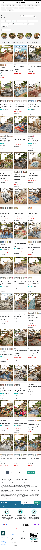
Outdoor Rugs (8, 5)
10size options (17, 64)
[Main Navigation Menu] (1, 2)
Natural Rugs (3, 10)
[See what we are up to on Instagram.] (33, 534)
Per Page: (35, 14)
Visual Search (37, 5)
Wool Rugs (14, 5)
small (14, 42)
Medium (35, 42)
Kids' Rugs (15, 7)
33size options (3, 279)
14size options (3, 420)
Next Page (31, 472)
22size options (17, 348)
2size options (2, 67)
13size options (31, 348)
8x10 (32, 42)
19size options (17, 136)
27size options (17, 102)
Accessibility (22, 539)
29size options (3, 172)
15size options (3, 210)
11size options (30, 102)
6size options (30, 279)
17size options (30, 244)
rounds (5, 42)
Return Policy (22, 538)
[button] (3, 21)
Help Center (22, 535)
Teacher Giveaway (14, 545)
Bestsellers (12, 541)
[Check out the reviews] (34, 540)
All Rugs (2, 5)
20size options (3, 102)
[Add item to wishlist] (11, 46)
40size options (17, 241)
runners (9, 42)
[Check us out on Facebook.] (31, 534)
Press (21, 541)
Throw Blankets (10, 10)
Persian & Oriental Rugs (30, 7)
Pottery (19, 5)
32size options (17, 174)
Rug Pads (24, 5)
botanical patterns (8, 487)
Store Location (13, 537)
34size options (31, 456)
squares (18, 42)
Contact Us (22, 531)
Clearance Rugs (9, 7)
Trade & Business (13, 542)
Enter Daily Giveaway (14, 543)
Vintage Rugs (21, 7)
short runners (26, 42)
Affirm (12, 539)
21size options (30, 64)
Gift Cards (3, 7)
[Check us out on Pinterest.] (37, 534)
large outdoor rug (28, 490)
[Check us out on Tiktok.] (35, 534)
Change (17, 15)
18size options (3, 313)
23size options (31, 172)
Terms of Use (4, 537)
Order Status (22, 533)
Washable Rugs (30, 5)
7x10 (22, 42)
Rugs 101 (21, 537)
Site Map (12, 538)
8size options (30, 210)
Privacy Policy (23, 505)
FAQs (21, 534)
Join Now (37, 502)
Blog (11, 535)
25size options (31, 315)
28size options (3, 138)
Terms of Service (34, 506)
